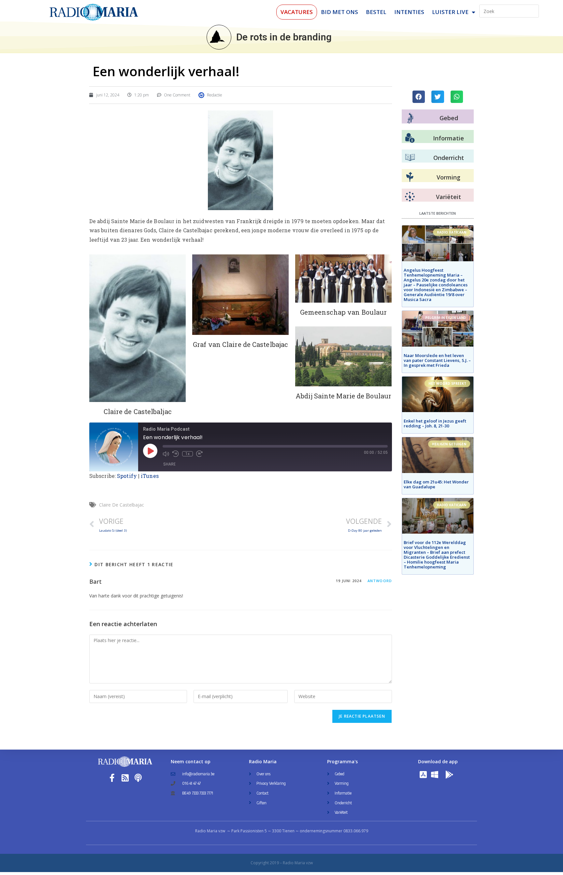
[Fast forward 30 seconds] (199, 454)
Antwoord (380, 580)
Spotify (127, 475)
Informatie (448, 138)
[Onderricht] (410, 158)
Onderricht (448, 158)
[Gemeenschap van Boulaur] (343, 278)
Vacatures (297, 12)
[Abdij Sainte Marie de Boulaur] (343, 356)
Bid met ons (339, 12)
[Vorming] (410, 177)
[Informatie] (410, 138)
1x (187, 454)
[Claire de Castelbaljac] (137, 328)
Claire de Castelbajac (121, 505)
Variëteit (448, 197)
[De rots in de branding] (219, 37)
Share (169, 464)
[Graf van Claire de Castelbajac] (240, 294)
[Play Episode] (150, 451)
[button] (418, 97)
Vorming (448, 177)
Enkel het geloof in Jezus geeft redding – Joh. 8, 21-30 (435, 423)
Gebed (449, 118)
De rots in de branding (284, 37)
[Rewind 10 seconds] (175, 454)
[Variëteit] (410, 197)
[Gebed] (410, 118)
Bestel (376, 12)
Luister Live (450, 12)
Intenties (409, 12)
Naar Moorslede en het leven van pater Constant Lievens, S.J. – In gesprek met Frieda (437, 360)
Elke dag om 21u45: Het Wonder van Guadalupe (436, 484)
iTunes (150, 475)
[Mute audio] (166, 454)
